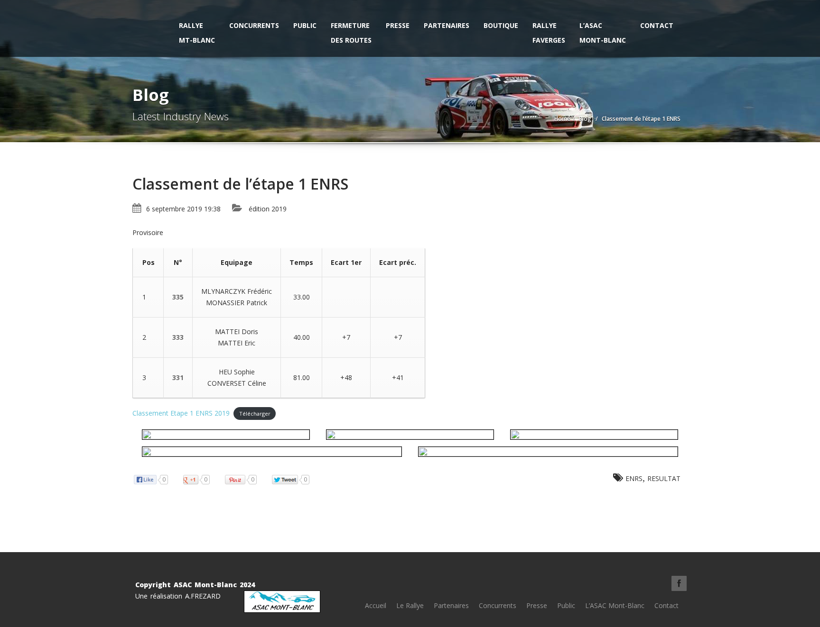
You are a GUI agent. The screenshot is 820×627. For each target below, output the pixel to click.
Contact (656, 25)
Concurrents (254, 25)
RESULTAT (663, 478)
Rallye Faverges (548, 33)
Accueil (375, 605)
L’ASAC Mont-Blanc (602, 33)
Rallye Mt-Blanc (197, 33)
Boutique (501, 25)
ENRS (634, 478)
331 (178, 377)
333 (178, 337)
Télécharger (254, 413)
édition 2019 (268, 208)
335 (178, 296)
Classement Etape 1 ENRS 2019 (181, 413)
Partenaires (446, 25)
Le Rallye (410, 605)
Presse (398, 25)
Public (305, 25)
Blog (585, 119)
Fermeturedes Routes (351, 33)
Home (562, 119)
